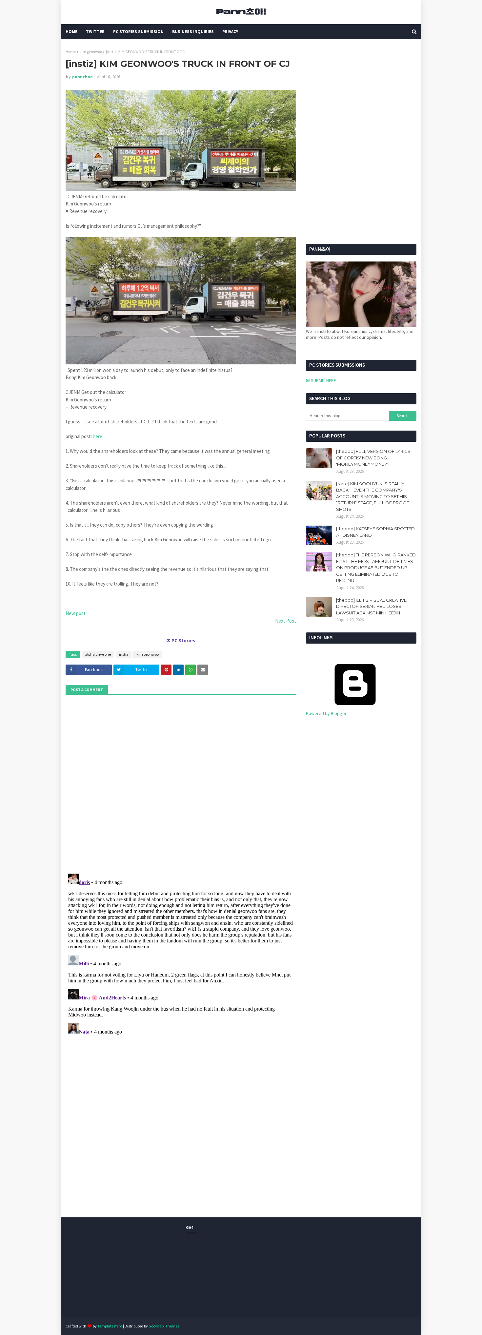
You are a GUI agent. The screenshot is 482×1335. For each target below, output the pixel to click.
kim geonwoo (91, 51)
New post (76, 613)
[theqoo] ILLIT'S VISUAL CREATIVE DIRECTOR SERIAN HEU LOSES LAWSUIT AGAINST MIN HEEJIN (371, 606)
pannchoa (82, 77)
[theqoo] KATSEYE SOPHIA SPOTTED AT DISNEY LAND (375, 532)
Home (71, 51)
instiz (123, 654)
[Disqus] (181, 953)
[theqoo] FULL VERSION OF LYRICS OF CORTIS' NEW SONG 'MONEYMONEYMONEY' (373, 458)
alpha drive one (98, 654)
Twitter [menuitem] (95, 31)
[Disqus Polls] (181, 783)
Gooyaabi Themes (164, 1326)
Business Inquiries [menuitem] (193, 31)
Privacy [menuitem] (230, 31)
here (97, 436)
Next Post (285, 621)
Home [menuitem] (71, 31)
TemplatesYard (109, 1326)
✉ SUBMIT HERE (321, 380)
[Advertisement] (347, 90)
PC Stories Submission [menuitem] (138, 31)
